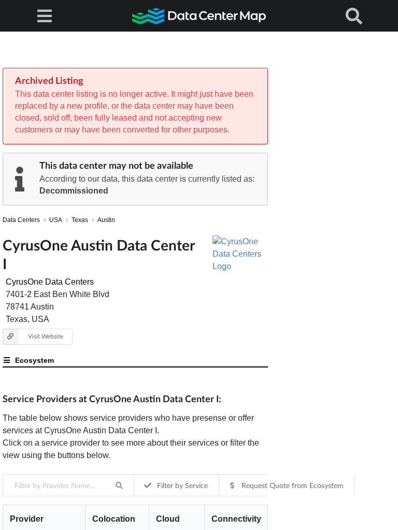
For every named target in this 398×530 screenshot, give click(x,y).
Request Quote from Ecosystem (291, 485)
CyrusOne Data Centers (50, 281)
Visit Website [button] (45, 336)
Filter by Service (181, 485)
